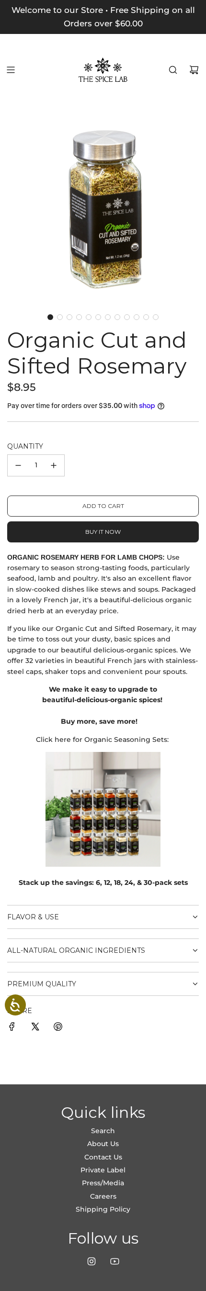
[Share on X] (35, 1028)
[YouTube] (114, 1261)
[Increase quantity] (53, 465)
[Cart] (194, 69)
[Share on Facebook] (12, 1028)
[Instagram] (91, 1261)
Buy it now (103, 531)
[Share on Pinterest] (58, 1028)
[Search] (172, 69)
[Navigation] (10, 69)
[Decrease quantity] (18, 465)
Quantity (25, 446)
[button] (50, 317)
